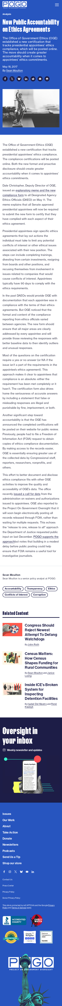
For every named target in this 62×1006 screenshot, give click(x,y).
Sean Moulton (12, 574)
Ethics (51, 588)
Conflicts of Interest (16, 594)
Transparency (35, 588)
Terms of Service (19, 908)
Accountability (13, 588)
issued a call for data (27, 494)
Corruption (39, 594)
